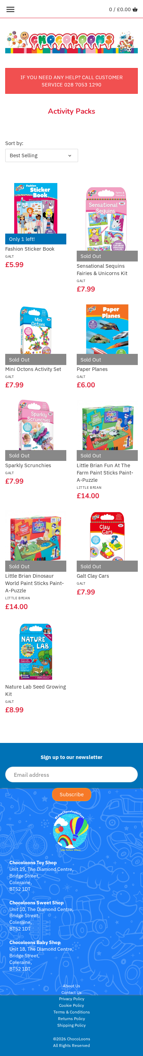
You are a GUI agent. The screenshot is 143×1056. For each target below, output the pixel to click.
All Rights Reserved (71, 1045)
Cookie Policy (71, 1005)
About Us (71, 985)
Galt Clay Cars (93, 579)
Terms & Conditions (71, 1012)
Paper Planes (92, 372)
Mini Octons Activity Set (33, 372)
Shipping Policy (71, 1025)
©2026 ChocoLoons (71, 1038)
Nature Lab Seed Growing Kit (35, 693)
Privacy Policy (71, 998)
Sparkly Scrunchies (28, 468)
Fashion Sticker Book (29, 252)
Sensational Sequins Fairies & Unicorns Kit (102, 273)
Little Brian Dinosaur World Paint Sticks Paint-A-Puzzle (34, 586)
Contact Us (71, 992)
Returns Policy (71, 1018)
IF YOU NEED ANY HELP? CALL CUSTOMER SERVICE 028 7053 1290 (71, 81)
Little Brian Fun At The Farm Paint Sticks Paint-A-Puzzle (105, 476)
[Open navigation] (10, 9)
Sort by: (14, 143)
